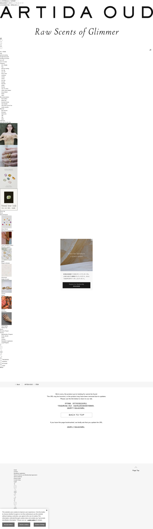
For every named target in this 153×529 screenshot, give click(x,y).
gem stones (4, 110)
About (1, 329)
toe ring (3, 80)
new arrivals (4, 103)
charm (3, 78)
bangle (3, 82)
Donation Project (4, 331)
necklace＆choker (4, 58)
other (2, 95)
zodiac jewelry (5, 107)
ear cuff (2, 60)
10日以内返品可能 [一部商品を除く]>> (9, 5)
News (1, 213)
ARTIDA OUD (29, 384)
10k (2, 117)
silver (2, 119)
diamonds (3, 113)
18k (2, 115)
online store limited (6, 90)
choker (3, 77)
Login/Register (5, 342)
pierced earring (4, 55)
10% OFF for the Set (6, 105)
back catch (4, 73)
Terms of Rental (18, 476)
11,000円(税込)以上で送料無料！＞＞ (9, 1)
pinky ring (3, 100)
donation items (5, 102)
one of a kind (3, 61)
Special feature (4, 214)
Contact (3, 339)
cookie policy (31, 520)
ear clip (3, 70)
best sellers (4, 98)
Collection (2, 120)
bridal (2, 93)
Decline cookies (24, 524)
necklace (3, 75)
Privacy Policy (17, 478)
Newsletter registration (7, 341)
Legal (15, 481)
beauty (3, 87)
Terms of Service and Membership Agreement (25, 475)
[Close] (46, 510)
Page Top (136, 470)
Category (2, 63)
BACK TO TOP (76, 415)
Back (18, 384)
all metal (3, 112)
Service (2, 332)
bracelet (3, 83)
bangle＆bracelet (4, 56)
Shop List (2, 211)
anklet (3, 85)
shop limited (4, 92)
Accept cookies (8, 524)
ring (1, 53)
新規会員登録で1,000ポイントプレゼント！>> (11, 3)
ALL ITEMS (3, 51)
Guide (3, 337)
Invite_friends (4, 336)
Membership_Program (7, 334)
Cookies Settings (40, 524)
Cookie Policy (17, 480)
